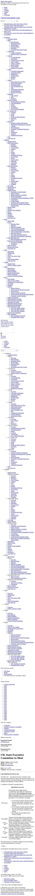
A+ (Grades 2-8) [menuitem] (11, 111)
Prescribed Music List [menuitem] (13, 238)
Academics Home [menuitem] (12, 39)
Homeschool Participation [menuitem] (14, 305)
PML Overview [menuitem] (15, 576)
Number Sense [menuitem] (15, 75)
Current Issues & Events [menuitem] (17, 60)
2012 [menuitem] (5, 707)
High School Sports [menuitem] (12, 143)
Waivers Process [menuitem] (15, 288)
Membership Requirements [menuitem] (14, 303)
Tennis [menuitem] (12, 158)
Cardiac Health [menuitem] (15, 201)
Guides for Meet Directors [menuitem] (18, 117)
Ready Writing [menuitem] (15, 65)
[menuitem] (16, 24)
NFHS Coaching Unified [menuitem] (14, 265)
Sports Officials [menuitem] (11, 187)
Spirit (6, 590)
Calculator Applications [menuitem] (17, 71)
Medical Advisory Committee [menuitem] (19, 195)
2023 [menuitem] (5, 690)
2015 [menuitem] (5, 702)
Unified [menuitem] (6, 262)
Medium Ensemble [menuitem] (16, 227)
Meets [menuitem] (9, 40)
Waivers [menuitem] (9, 208)
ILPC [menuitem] (12, 97)
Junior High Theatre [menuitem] (16, 83)
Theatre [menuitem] (9, 80)
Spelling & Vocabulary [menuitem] (17, 68)
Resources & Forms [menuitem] (16, 92)
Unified (7, 604)
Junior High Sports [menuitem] (12, 166)
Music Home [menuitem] (10, 221)
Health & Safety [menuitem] (11, 190)
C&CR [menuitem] (9, 254)
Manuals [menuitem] (9, 213)
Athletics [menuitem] (6, 140)
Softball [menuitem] (13, 153)
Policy (6, 622)
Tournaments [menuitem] (14, 108)
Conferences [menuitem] (10, 51)
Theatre (10, 402)
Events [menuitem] (13, 114)
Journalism (11, 417)
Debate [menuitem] (13, 105)
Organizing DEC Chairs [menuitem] (17, 317)
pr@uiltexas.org (5, 742)
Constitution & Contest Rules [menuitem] (15, 282)
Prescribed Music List (14, 575)
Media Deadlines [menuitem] (12, 271)
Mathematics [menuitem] (14, 74)
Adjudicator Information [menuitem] (17, 89)
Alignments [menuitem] (14, 132)
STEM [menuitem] (9, 69)
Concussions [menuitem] (14, 199)
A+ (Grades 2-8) (12, 437)
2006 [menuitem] (5, 716)
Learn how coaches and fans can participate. (12, 894)
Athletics (7, 469)
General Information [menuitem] (9, 730)
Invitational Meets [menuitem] (15, 43)
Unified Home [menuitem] (11, 264)
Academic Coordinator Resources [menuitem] (20, 129)
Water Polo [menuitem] (14, 163)
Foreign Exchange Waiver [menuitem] (18, 641)
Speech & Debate (13, 425)
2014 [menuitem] (5, 704)
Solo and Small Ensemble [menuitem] (18, 228)
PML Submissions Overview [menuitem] (18, 239)
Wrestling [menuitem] (13, 164)
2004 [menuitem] (5, 719)
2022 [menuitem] (5, 692)
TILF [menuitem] (8, 137)
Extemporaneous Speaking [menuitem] (18, 101)
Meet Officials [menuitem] (15, 42)
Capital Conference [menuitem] (16, 53)
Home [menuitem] (5, 7)
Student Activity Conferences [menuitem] (19, 54)
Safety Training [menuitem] (15, 193)
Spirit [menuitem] (5, 250)
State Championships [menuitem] (13, 259)
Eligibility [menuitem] (10, 285)
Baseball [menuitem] (13, 144)
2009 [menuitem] (5, 712)
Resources (11, 449)
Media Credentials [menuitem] (12, 274)
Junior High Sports (13, 498)
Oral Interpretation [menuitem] (16, 103)
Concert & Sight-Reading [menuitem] (18, 230)
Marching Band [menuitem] (15, 224)
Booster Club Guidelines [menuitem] (14, 210)
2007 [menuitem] (5, 715)
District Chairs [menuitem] (11, 207)
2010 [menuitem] (5, 710)
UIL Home (7, 671)
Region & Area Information (15, 579)
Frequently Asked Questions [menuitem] (18, 296)
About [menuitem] (5, 9)
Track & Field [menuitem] (14, 160)
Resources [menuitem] (13, 98)
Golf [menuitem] (12, 150)
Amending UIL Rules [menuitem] (13, 302)
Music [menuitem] (5, 219)
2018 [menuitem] (5, 698)
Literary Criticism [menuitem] (15, 63)
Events (10, 558)
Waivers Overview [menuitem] (16, 634)
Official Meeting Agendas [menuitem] (14, 299)
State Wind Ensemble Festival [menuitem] (19, 234)
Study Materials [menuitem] (15, 127)
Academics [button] (8, 353)
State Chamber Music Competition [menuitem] (20, 231)
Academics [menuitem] (7, 37)
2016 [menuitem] (5, 701)
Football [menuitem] (13, 149)
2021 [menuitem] (5, 693)
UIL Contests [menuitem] (14, 95)
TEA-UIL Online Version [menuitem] (18, 308)
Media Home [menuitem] (11, 268)
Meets (10, 356)
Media (6, 610)
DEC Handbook (12, 662)
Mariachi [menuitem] (13, 225)
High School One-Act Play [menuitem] (18, 82)
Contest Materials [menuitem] (15, 57)
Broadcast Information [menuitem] (13, 273)
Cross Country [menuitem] (15, 147)
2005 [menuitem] (5, 718)
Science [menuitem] (13, 79)
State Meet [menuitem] (14, 48)
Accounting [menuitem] (14, 59)
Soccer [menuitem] (13, 152)
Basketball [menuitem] (13, 146)
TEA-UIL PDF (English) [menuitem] (17, 309)
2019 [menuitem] (5, 696)
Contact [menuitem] (6, 12)
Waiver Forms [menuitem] (14, 291)
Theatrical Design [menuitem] (15, 85)
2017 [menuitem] (5, 699)
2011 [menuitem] (5, 709)
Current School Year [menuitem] (9, 684)
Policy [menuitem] (5, 277)
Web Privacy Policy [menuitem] (9, 879)
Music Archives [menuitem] (11, 245)
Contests (10, 374)
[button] (1, 333)
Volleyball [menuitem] (13, 161)
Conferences (11, 368)
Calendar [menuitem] (6, 10)
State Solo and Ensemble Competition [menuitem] (21, 236)
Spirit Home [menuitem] (10, 251)
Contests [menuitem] (9, 56)
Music (6, 555)
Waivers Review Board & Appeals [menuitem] (20, 290)
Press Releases (8, 674)
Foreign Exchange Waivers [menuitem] (18, 293)
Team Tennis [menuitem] (14, 157)
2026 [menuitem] (5, 686)
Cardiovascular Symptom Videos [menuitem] (20, 202)
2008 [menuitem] (5, 713)
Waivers (10, 633)
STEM (10, 390)
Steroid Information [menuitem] (16, 196)
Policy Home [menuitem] (11, 279)
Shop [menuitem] (5, 13)
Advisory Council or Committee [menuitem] (12, 727)
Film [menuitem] (12, 88)
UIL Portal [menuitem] (7, 15)
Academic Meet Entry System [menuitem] (19, 49)
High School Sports (13, 474)
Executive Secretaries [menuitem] (16, 242)
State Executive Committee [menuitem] (14, 300)
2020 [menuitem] (5, 695)
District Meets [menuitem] (14, 45)
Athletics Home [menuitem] (11, 141)
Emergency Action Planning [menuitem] (18, 192)
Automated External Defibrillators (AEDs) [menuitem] (22, 198)
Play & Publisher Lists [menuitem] (17, 86)
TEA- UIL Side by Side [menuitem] (13, 256)
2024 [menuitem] (5, 689)
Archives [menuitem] (13, 134)
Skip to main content (6, 1)
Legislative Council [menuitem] (9, 731)
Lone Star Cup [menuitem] (11, 138)
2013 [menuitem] (5, 706)
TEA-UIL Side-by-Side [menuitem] (13, 306)
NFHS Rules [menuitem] (10, 253)
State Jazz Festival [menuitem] (16, 233)
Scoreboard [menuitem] (10, 216)
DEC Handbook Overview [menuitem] (18, 316)
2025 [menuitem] (5, 687)
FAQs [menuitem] (9, 257)
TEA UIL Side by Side (14, 654)
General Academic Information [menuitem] (19, 123)
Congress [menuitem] (13, 106)
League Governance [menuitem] (12, 297)
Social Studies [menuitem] (14, 66)
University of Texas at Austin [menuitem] (12, 882)
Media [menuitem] (5, 267)
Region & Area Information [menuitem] (14, 241)
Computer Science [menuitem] (16, 72)
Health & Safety (12, 523)
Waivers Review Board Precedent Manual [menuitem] (22, 294)
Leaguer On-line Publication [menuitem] (15, 276)
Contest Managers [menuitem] (16, 91)
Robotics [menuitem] (13, 77)
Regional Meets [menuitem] (15, 46)
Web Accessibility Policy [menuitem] (10, 880)
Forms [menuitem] (12, 120)
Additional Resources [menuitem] (16, 135)
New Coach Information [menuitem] (17, 109)
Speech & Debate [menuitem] (12, 100)
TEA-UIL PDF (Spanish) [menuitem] (18, 311)
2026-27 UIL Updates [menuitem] (13, 280)
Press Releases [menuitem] (11, 270)
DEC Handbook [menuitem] (11, 314)
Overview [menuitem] (13, 358)
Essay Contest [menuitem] (14, 62)
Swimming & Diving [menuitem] (16, 155)
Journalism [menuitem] (10, 94)
